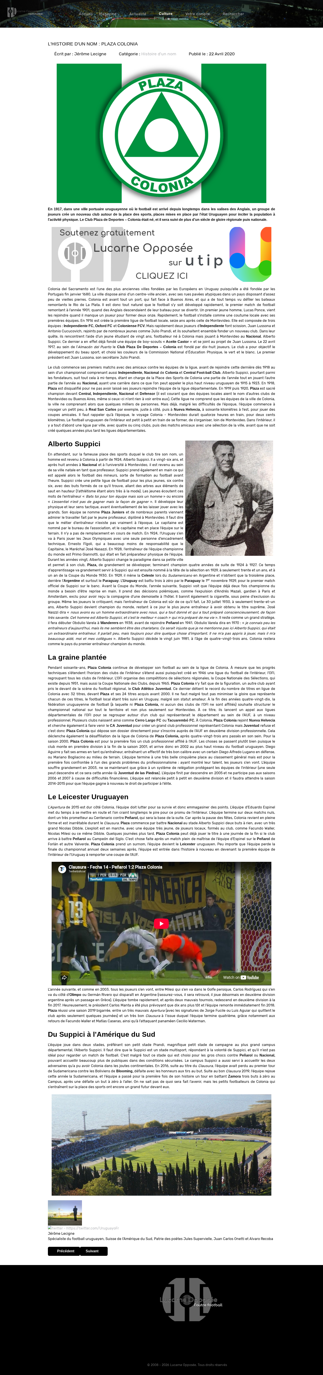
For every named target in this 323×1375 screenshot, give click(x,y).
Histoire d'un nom (158, 53)
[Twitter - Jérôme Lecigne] (83, 1228)
